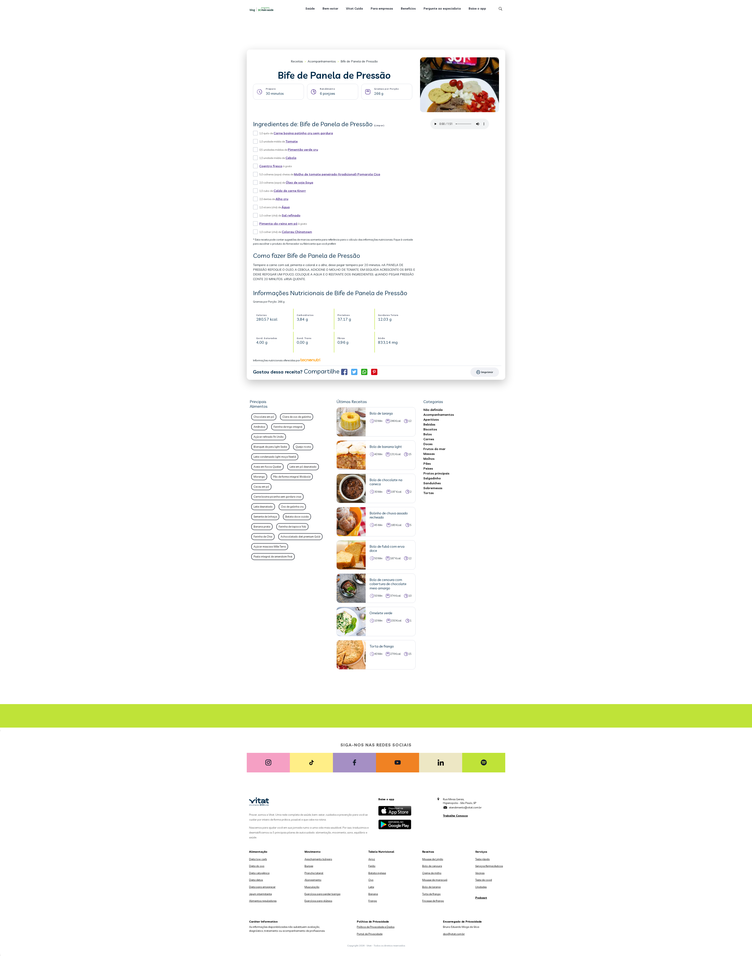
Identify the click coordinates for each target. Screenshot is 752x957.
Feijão (371, 866)
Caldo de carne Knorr (290, 191)
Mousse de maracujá (434, 880)
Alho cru (282, 199)
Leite (371, 887)
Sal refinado (291, 215)
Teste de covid (483, 880)
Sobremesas (432, 488)
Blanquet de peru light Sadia (270, 446)
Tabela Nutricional (381, 851)
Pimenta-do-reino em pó (278, 223)
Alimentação (258, 851)
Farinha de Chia (263, 536)
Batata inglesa (377, 873)
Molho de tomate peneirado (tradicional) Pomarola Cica (337, 174)
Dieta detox (256, 880)
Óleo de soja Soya (299, 182)
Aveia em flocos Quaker (267, 466)
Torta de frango (431, 894)
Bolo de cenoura (432, 866)
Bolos (427, 434)
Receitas (297, 61)
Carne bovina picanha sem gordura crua (277, 496)
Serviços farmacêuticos (489, 866)
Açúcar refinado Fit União (269, 436)
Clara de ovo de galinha (296, 416)
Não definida (433, 410)
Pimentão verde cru (303, 150)
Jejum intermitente (260, 894)
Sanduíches (432, 483)
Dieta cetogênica (259, 873)
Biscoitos (430, 429)
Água (286, 207)
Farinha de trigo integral (288, 426)
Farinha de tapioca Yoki (292, 526)
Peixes (428, 468)
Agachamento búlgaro (318, 859)
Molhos (429, 459)
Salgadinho (432, 478)
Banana (373, 894)
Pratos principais (436, 473)
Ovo (370, 880)
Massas (429, 454)
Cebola (291, 158)
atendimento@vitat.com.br (465, 807)
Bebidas (429, 424)
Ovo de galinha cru (292, 506)
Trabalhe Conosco (455, 815)
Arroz (371, 859)
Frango (372, 901)
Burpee (309, 866)
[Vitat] (262, 9)
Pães (427, 463)
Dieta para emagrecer (262, 887)
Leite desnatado (263, 506)
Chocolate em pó (264, 416)
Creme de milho (431, 873)
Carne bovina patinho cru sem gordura (303, 133)
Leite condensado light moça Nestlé (275, 456)
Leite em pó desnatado (303, 466)
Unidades (481, 887)
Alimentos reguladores (263, 901)
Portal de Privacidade (369, 934)
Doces (428, 444)
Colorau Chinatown (297, 232)
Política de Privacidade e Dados (375, 927)
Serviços (481, 851)
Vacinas (479, 873)
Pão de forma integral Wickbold (291, 476)
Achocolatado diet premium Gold (300, 536)
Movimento (313, 851)
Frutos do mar (434, 449)
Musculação (312, 887)
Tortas (428, 493)
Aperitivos (431, 419)
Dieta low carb (258, 859)
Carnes (428, 439)
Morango (259, 476)
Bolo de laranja (431, 887)
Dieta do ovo (256, 866)
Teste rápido (482, 859)
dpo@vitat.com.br (454, 934)
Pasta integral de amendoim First (273, 556)
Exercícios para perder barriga (322, 894)
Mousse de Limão (432, 859)
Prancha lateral (314, 873)
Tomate (292, 141)
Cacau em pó (261, 486)
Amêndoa (259, 426)
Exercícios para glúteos (318, 901)
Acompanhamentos (322, 61)
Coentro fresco (270, 166)
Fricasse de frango (433, 901)
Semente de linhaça (265, 516)
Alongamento (313, 880)
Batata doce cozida (297, 516)
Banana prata (262, 526)
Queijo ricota (303, 446)
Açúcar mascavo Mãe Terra (270, 546)
